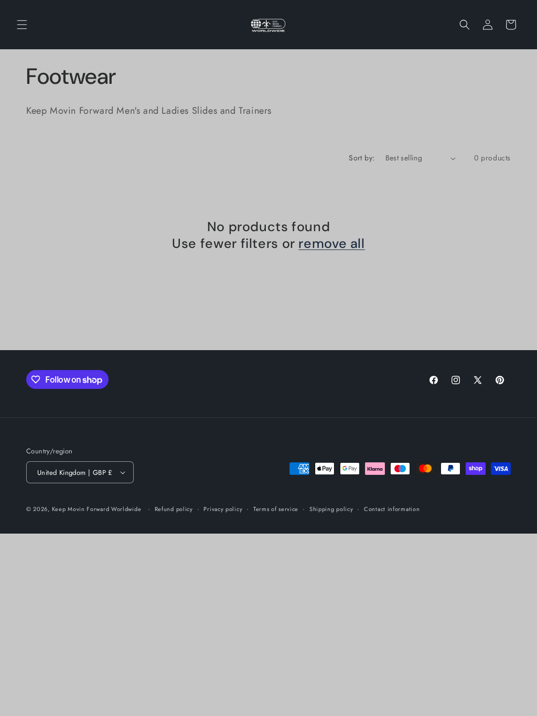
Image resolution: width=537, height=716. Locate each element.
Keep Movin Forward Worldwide (97, 509)
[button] (22, 24)
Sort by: (361, 158)
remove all (331, 243)
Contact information (392, 509)
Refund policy (174, 509)
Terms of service (275, 509)
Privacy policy (222, 509)
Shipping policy (331, 509)
